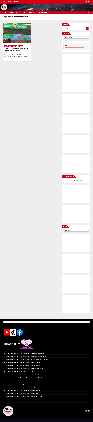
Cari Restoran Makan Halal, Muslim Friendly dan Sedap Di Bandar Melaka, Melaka (22, 396)
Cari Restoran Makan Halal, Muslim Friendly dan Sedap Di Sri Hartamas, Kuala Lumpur (23, 368)
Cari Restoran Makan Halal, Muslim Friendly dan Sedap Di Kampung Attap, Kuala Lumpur (24, 377)
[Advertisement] (48, 7)
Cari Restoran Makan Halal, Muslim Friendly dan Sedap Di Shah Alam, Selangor (22, 362)
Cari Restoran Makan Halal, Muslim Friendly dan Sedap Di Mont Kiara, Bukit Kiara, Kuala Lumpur (25, 359)
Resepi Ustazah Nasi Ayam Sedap (75, 180)
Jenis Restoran (20, 12)
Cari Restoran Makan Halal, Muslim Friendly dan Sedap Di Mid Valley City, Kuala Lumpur (24, 380)
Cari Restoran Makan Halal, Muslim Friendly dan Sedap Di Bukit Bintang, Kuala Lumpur (23, 353)
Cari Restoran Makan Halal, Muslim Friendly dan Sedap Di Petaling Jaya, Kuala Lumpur (23, 387)
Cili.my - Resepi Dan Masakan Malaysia (74, 47)
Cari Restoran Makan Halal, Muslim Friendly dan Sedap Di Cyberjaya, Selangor (21, 365)
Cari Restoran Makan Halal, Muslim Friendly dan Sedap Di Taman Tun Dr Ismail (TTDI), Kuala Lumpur (26, 384)
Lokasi (11, 12)
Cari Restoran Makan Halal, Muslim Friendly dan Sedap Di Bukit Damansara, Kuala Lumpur (24, 356)
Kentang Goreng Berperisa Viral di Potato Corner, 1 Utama (16, 49)
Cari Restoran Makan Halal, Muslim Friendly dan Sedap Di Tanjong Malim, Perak (22, 374)
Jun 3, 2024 (8, 52)
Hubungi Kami (32, 12)
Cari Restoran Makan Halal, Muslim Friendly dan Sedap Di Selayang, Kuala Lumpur (22, 393)
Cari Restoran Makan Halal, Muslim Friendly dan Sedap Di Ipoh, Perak (19, 371)
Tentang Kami (43, 12)
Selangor (20, 46)
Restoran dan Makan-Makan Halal (11, 46)
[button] (88, 12)
